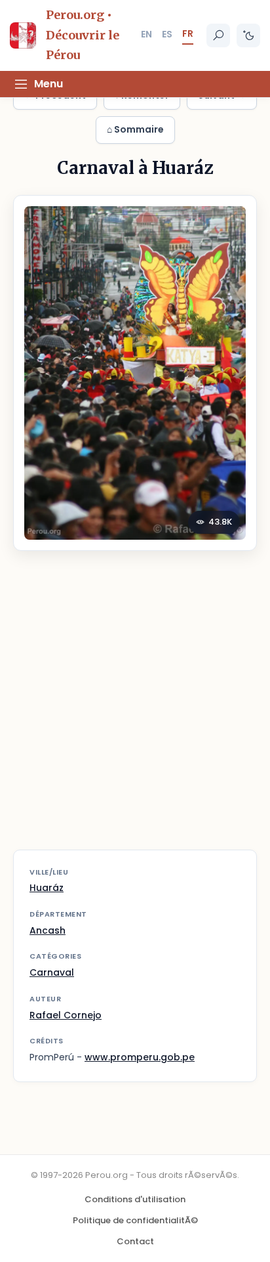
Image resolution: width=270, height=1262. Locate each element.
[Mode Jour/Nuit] (248, 35)
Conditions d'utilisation (135, 1199)
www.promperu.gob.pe (140, 1057)
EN (146, 34)
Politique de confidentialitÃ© (135, 1220)
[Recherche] (218, 35)
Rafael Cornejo (65, 1015)
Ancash (47, 930)
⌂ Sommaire (135, 129)
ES (167, 34)
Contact (135, 1241)
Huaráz (46, 887)
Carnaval (51, 972)
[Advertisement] (135, 708)
